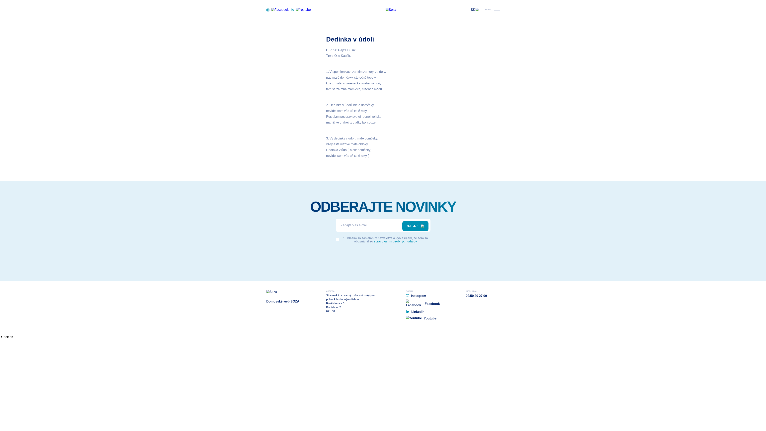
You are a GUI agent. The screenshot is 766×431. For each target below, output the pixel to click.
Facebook (432, 303)
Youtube (430, 318)
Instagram (418, 296)
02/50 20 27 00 (476, 296)
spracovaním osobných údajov (395, 241)
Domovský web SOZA (282, 301)
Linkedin (417, 311)
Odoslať (412, 226)
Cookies (7, 337)
